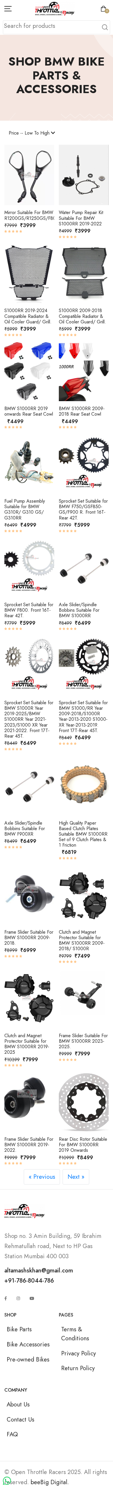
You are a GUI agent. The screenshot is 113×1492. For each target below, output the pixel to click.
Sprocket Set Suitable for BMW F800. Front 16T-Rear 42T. (28, 610)
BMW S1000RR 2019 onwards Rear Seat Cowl (28, 411)
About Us (18, 1404)
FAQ (12, 1434)
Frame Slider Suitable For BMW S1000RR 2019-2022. (28, 1145)
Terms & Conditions (75, 1334)
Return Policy (78, 1368)
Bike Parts (19, 1329)
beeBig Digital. (50, 1482)
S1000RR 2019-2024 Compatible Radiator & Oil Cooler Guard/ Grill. (28, 316)
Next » (76, 1176)
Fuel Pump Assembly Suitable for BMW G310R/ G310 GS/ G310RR (24, 509)
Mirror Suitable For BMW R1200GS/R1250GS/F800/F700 (38, 215)
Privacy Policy (78, 1353)
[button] (12, 176)
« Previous (42, 1176)
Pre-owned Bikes (28, 1359)
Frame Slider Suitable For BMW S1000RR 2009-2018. (28, 937)
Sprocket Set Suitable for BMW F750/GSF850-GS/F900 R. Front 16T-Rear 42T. (83, 509)
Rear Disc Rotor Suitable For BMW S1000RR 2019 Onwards (83, 1145)
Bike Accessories (28, 1344)
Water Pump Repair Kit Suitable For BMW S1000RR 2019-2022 (81, 218)
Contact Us (20, 1419)
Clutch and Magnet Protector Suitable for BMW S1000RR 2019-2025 (26, 1044)
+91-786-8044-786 (29, 1280)
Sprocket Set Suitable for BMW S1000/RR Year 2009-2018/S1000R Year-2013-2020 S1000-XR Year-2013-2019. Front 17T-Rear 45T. (83, 716)
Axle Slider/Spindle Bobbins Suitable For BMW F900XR (24, 828)
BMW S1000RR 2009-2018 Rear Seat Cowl (82, 411)
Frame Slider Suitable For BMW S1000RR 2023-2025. (83, 1041)
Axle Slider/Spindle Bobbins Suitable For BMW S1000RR (79, 610)
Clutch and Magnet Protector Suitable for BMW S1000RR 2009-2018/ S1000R (82, 940)
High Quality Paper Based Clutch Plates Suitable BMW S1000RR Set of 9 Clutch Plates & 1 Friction (83, 834)
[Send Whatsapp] (7, 1481)
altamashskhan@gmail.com (38, 1270)
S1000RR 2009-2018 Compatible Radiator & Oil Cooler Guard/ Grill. (82, 316)
